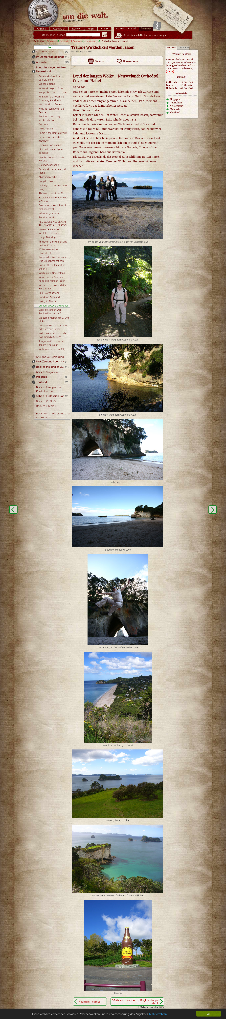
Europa (76, 28)
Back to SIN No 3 (46, 405)
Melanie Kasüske (83, 51)
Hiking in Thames (48, 301)
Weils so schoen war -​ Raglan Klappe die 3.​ (135, 1001)
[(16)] (33, 62)
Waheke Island (47, 83)
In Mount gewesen (49, 213)
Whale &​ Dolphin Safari (51, 88)
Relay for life (46, 128)
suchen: (53, 34)
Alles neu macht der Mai (52, 193)
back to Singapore (47, 372)
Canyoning (44, 124)
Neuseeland (91, 41)
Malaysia (41, 376)
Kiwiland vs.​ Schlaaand (50, 356)
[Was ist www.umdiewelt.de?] (157, 25)
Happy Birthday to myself (53, 92)
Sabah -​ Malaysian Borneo (52, 396)
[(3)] (33, 51)
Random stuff (46, 217)
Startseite (51, 41)
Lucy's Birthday (47, 237)
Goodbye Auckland (49, 297)
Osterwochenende (49, 164)
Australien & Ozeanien (71, 41)
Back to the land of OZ (50, 366)
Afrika (104, 28)
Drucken (99, 61)
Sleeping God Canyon (50, 145)
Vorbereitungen (45, 51)
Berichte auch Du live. (145, 35)
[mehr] (170, 71)
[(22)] (33, 361)
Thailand (41, 382)
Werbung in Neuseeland (52, 273)
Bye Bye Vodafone (49, 292)
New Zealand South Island (52, 361)
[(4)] (33, 57)
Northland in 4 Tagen (50, 104)
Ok (208, 1013)
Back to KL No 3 (46, 401)
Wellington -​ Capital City (52, 349)
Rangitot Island (47, 181)
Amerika (41, 28)
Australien (59, 28)
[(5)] (33, 376)
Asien (91, 28)
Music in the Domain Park (53, 132)
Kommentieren (130, 61)
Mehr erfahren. (158, 1014)
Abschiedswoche (48, 177)
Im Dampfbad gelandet (50, 56)
